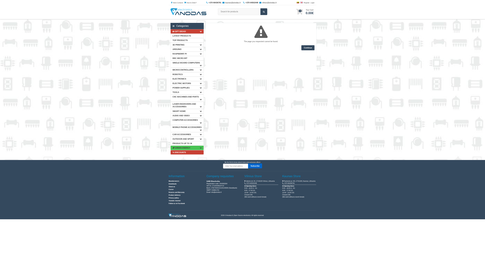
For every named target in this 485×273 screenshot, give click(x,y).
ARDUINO (177, 49)
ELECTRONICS (179, 79)
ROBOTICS (178, 74)
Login (312, 3)
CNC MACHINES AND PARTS (186, 97)
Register (307, 3)
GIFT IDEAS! (180, 31)
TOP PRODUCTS (180, 40)
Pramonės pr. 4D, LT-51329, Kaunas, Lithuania (299, 181)
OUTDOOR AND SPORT (183, 139)
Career (171, 189)
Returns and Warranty (177, 192)
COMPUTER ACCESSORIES (185, 120)
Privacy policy (174, 198)
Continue (308, 48)
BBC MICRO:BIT (180, 58)
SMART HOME (179, 111)
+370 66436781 (289, 183)
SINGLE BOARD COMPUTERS (186, 63)
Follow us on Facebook (177, 203)
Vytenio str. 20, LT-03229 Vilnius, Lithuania (260, 181)
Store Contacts (178, 3)
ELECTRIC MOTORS (182, 83)
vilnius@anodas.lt (269, 3)
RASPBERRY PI (180, 54)
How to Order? (192, 3)
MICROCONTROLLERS (183, 70)
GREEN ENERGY (182, 148)
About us (172, 187)
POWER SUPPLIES (181, 88)
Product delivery (174, 195)
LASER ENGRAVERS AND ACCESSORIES (184, 105)
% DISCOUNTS (179, 152)
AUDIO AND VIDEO (181, 116)
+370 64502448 (251, 183)
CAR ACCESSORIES (182, 134)
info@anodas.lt (216, 192)
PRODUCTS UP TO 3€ (182, 143)
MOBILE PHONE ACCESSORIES (187, 127)
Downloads (173, 184)
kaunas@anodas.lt (232, 3)
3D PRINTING (179, 45)
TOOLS (176, 92)
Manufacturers (174, 181)
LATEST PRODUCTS (182, 36)
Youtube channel (174, 201)
